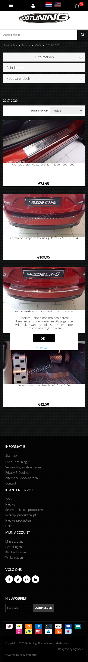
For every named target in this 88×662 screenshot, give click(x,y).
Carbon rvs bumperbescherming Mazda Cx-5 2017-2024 (44, 238)
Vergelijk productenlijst (20, 515)
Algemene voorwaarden (21, 478)
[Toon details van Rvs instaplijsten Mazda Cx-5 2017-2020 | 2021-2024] (44, 143)
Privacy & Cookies (17, 473)
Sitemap (11, 455)
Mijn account (14, 541)
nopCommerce (28, 655)
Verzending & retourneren (23, 467)
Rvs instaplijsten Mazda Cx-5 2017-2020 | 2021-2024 (44, 164)
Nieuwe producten (18, 520)
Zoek (8, 499)
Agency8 (78, 649)
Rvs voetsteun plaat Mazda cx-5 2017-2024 (44, 385)
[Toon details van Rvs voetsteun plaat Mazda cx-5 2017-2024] (44, 364)
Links (8, 526)
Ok (43, 338)
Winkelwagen (14, 557)
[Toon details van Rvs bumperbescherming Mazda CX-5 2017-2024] (44, 290)
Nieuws (10, 504)
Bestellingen (13, 547)
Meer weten (44, 348)
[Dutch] (48, 4)
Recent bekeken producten (24, 510)
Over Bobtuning (16, 462)
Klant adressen (15, 552)
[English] (57, 4)
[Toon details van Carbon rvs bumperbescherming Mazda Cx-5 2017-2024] (44, 217)
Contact (10, 483)
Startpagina (10, 45)
